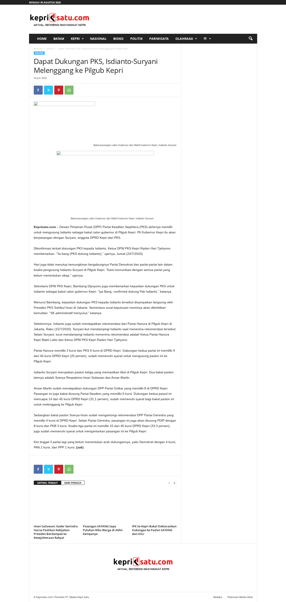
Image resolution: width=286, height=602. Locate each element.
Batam (58, 38)
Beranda (38, 48)
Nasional (98, 38)
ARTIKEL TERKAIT (47, 482)
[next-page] (174, 483)
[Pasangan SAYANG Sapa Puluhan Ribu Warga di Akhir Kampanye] (105, 506)
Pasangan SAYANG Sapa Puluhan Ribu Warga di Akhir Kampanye (103, 530)
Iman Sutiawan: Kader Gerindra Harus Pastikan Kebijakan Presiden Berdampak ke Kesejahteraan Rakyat (56, 532)
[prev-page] (169, 483)
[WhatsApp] (69, 90)
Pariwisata (159, 38)
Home (42, 38)
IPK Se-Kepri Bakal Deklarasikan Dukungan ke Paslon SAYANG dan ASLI (154, 530)
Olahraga (184, 38)
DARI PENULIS (72, 482)
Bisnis (118, 38)
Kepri (75, 38)
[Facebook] (38, 90)
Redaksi (217, 597)
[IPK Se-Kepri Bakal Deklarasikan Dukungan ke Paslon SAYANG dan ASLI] (154, 506)
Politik (136, 38)
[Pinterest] (58, 90)
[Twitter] (48, 90)
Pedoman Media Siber (240, 597)
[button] (250, 39)
